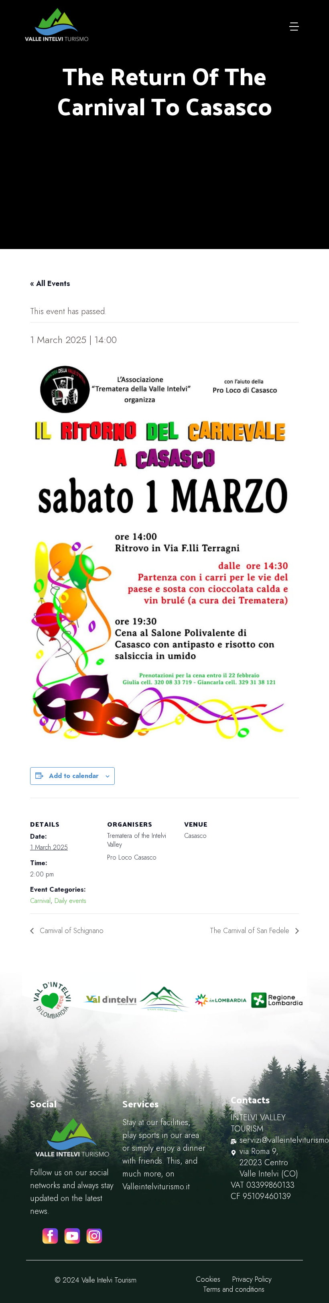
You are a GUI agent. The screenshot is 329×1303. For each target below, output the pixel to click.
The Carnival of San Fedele (250, 930)
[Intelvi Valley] (56, 24)
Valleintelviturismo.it (156, 1187)
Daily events (70, 900)
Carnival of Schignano (71, 930)
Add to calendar (74, 775)
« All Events (50, 283)
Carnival (40, 900)
